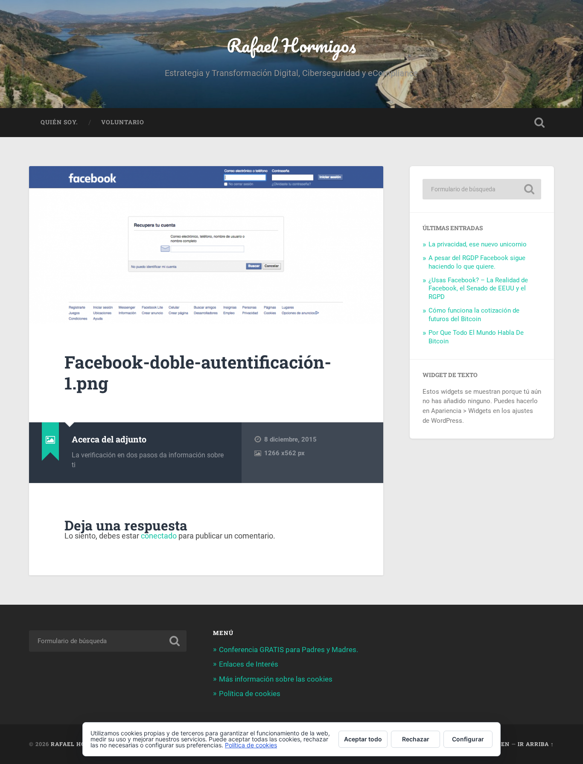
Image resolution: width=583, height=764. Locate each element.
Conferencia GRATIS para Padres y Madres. (288, 649)
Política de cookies (249, 693)
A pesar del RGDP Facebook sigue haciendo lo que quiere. (477, 262)
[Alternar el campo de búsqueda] (539, 122)
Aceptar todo (363, 739)
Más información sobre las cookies (275, 679)
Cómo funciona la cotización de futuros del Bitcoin (474, 315)
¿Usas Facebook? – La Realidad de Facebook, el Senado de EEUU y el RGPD (478, 288)
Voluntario (122, 122)
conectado (159, 535)
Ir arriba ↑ (536, 744)
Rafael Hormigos (291, 45)
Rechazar (415, 739)
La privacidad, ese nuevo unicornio (478, 244)
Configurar (468, 739)
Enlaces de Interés (248, 664)
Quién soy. (59, 122)
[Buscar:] (482, 189)
